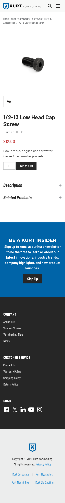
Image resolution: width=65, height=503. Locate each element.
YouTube (31, 409)
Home (6, 18)
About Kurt (9, 322)
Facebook (6, 409)
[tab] (32, 185)
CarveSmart (24, 18)
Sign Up (32, 278)
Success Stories (12, 328)
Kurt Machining (20, 482)
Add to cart (26, 166)
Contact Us (9, 365)
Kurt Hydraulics (44, 474)
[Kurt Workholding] (22, 6)
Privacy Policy (43, 464)
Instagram (40, 409)
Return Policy (10, 384)
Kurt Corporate (20, 474)
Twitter (15, 409)
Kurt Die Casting (44, 482)
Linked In (23, 409)
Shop (13, 18)
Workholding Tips (13, 334)
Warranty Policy (12, 371)
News (6, 341)
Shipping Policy (11, 378)
